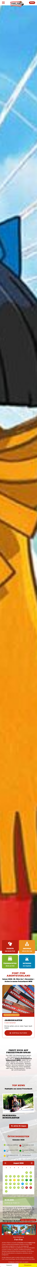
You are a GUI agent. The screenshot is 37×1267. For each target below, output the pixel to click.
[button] (32, 2)
